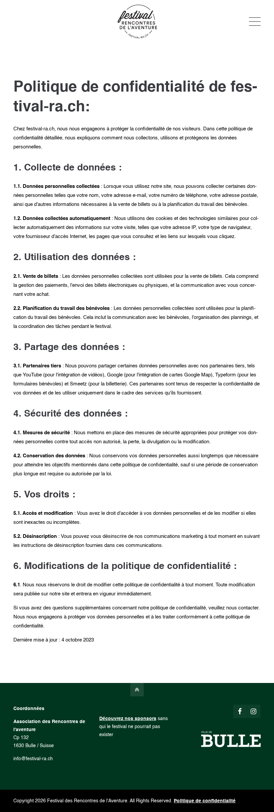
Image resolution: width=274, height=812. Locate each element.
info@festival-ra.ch (33, 759)
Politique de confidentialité (205, 801)
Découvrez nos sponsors (127, 718)
